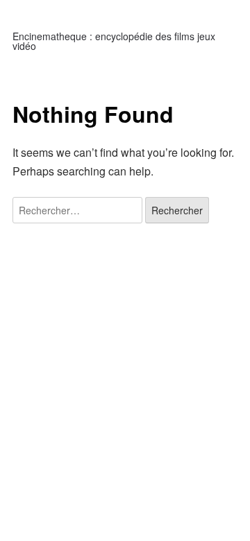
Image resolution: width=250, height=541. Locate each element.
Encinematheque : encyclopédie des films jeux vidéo (113, 41)
